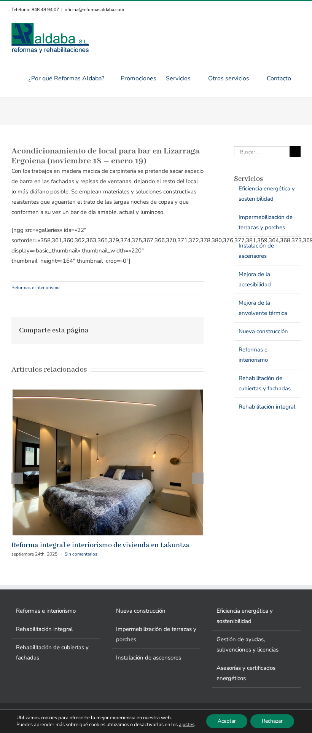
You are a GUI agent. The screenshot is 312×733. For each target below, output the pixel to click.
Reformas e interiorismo (35, 287)
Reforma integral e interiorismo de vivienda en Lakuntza (100, 545)
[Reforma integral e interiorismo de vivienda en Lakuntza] (108, 393)
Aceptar (227, 721)
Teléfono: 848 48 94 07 (35, 9)
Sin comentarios (81, 554)
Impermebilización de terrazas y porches (266, 222)
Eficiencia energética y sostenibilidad (267, 194)
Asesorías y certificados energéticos (245, 673)
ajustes (186, 724)
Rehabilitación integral (267, 406)
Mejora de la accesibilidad (255, 279)
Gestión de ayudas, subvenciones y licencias (247, 644)
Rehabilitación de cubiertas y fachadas (265, 383)
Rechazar (272, 721)
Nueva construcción (263, 331)
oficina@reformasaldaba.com (94, 9)
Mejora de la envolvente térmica (263, 308)
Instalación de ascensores (256, 251)
